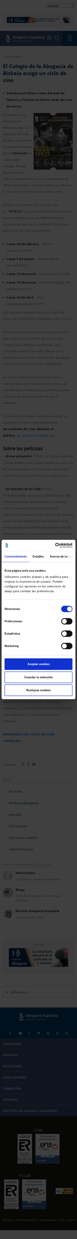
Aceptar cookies (38, 664)
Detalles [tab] (38, 556)
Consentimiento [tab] (16, 556)
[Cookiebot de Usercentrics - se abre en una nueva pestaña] (55, 545)
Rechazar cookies (38, 690)
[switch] (66, 621)
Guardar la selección (38, 677)
